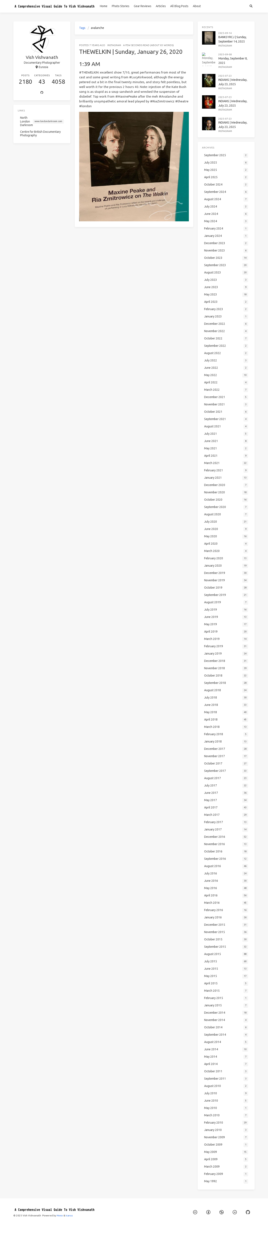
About (197, 6)
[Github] (42, 92)
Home (103, 6)
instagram (114, 45)
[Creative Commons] (195, 1212)
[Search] (251, 6)
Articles (161, 6)
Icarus (69, 1215)
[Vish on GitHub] (248, 1212)
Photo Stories (120, 6)
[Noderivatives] (234, 1212)
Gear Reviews (142, 6)
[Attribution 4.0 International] (208, 1212)
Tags (82, 28)
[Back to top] (204, 1226)
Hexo (60, 1215)
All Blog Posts (179, 6)
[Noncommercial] (221, 1212)
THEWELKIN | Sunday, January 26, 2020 (131, 51)
